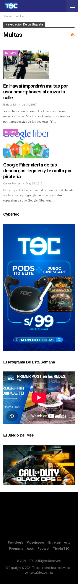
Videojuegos (36, 542)
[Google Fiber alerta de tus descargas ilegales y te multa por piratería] (26, 143)
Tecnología (15, 542)
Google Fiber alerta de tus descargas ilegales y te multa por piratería (37, 170)
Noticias (10, 53)
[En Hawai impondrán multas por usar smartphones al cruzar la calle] (26, 64)
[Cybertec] (39, 287)
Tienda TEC (61, 548)
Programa (16, 548)
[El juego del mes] (39, 464)
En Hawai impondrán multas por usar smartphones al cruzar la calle (35, 91)
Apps (30, 548)
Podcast (43, 548)
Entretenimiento (59, 542)
